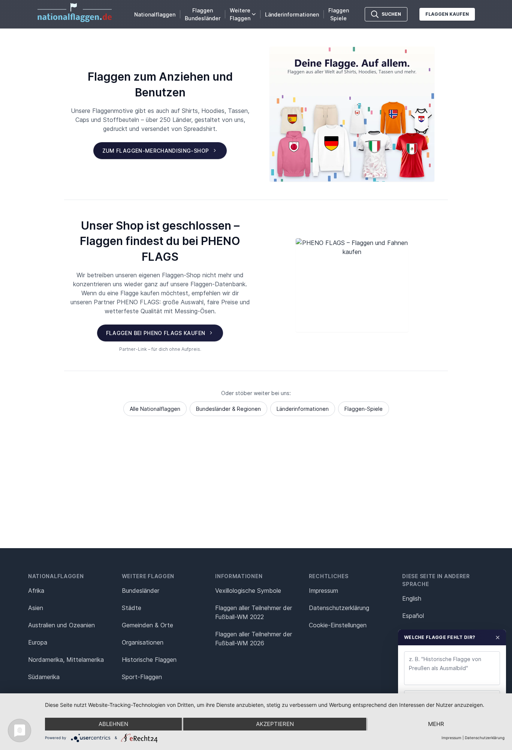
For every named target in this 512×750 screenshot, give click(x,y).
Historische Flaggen (149, 659)
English (411, 598)
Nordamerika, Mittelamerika (66, 659)
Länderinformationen (292, 14)
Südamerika (44, 677)
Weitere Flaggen (240, 14)
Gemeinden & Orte (147, 625)
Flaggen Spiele (338, 14)
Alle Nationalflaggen (155, 409)
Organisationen (142, 642)
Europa (37, 642)
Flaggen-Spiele (363, 409)
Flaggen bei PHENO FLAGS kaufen (155, 333)
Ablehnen (113, 723)
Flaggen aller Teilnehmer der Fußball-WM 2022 (253, 612)
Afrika (36, 590)
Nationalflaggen (154, 14)
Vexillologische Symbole (248, 590)
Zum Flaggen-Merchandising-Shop (155, 150)
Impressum (323, 590)
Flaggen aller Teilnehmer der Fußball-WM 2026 (253, 638)
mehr (436, 723)
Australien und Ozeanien (61, 625)
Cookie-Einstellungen (338, 625)
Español (413, 615)
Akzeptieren (275, 723)
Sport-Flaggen (142, 677)
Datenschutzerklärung (485, 737)
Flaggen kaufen (447, 14)
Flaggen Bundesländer (202, 14)
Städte (131, 608)
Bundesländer (140, 590)
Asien (35, 608)
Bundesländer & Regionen (228, 409)
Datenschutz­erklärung (339, 608)
